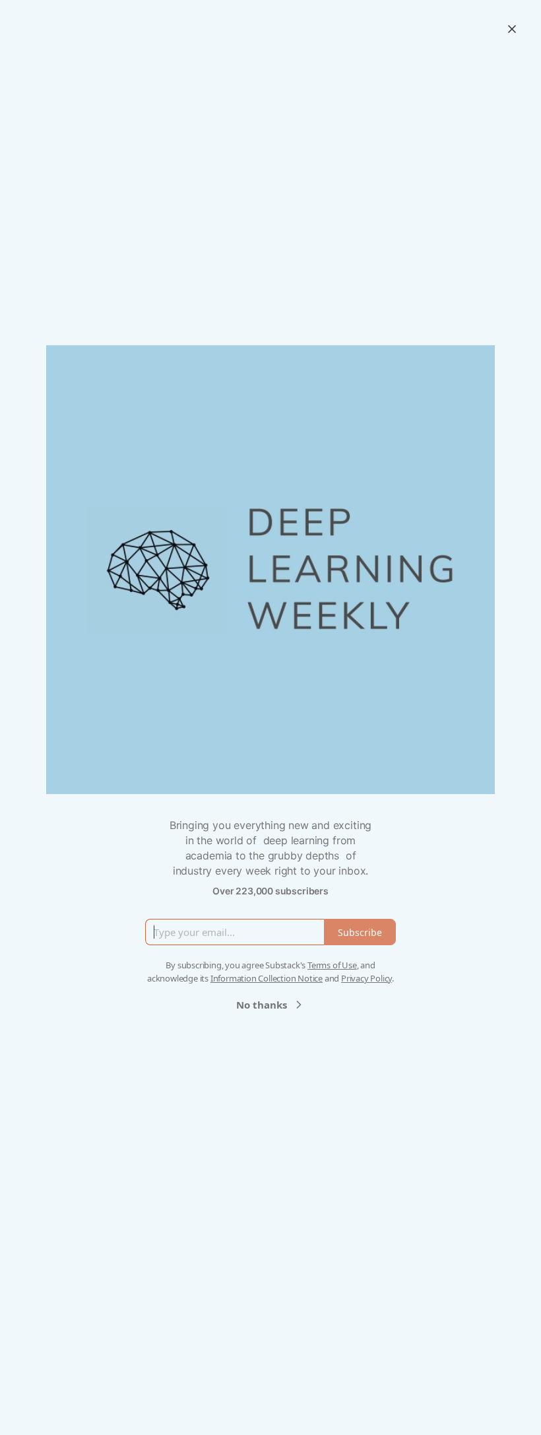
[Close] (512, 29)
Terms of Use (332, 965)
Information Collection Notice (266, 978)
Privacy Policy (366, 978)
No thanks (261, 1004)
